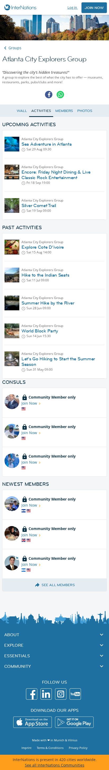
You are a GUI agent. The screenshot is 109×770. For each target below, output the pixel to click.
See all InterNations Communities (54, 765)
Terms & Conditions (50, 748)
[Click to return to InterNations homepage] (21, 7)
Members (64, 110)
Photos (84, 110)
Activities (41, 110)
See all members (58, 584)
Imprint (26, 748)
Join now (94, 7)
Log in (72, 7)
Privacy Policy (78, 748)
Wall (22, 110)
